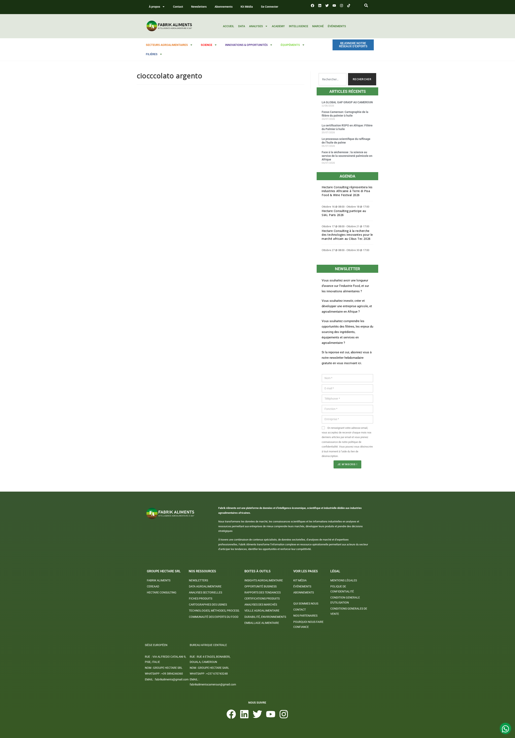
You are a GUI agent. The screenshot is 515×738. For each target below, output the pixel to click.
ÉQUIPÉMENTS (290, 45)
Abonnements (224, 6)
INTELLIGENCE (298, 26)
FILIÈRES (152, 54)
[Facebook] (312, 5)
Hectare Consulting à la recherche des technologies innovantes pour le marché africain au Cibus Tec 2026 (347, 235)
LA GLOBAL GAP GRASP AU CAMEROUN (347, 102)
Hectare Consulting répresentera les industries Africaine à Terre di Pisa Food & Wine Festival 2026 (347, 191)
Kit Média (247, 6)
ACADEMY (278, 26)
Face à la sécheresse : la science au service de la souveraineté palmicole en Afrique (347, 156)
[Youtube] (334, 5)
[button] (366, 5)
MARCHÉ (318, 26)
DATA (241, 26)
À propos (154, 6)
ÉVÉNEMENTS (337, 26)
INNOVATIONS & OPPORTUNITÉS (246, 45)
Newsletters (199, 6)
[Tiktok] (348, 5)
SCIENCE (206, 45)
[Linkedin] (319, 5)
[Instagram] (341, 5)
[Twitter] (326, 5)
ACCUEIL (228, 26)
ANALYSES (256, 26)
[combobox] (332, 79)
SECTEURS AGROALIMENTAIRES (167, 45)
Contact (178, 6)
